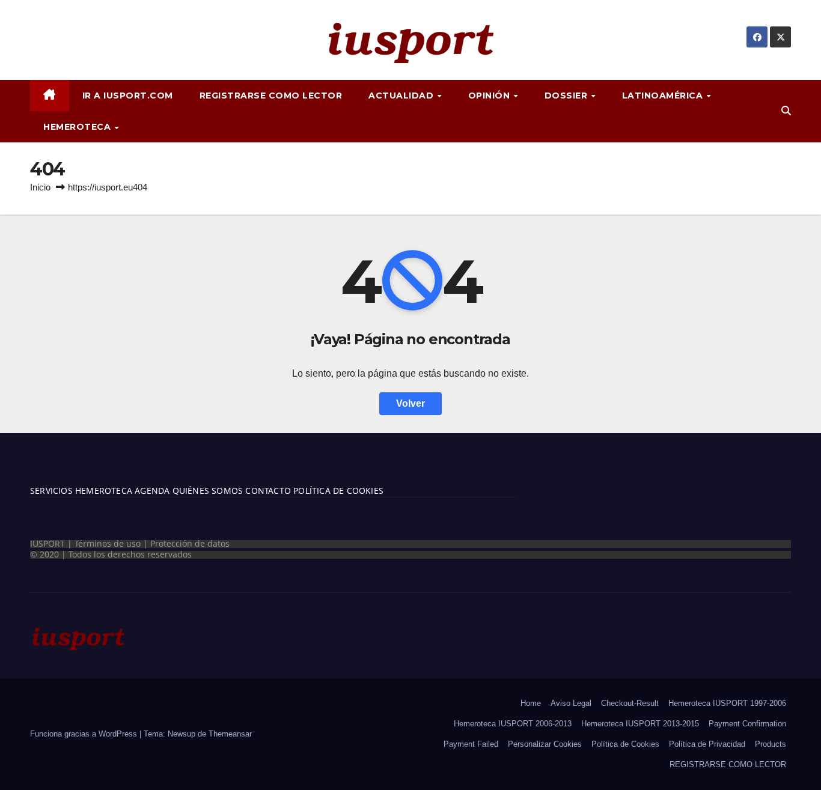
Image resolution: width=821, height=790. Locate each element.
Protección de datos (190, 543)
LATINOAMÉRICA (664, 95)
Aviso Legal (571, 703)
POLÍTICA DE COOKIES (337, 490)
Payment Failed (471, 744)
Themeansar (230, 733)
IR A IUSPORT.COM (127, 95)
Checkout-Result (630, 703)
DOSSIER (567, 95)
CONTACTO (268, 490)
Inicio (40, 187)
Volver (410, 403)
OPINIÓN (490, 95)
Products (770, 744)
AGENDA (150, 490)
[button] (786, 111)
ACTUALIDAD (402, 95)
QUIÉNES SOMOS (207, 490)
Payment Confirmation (747, 723)
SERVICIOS (51, 490)
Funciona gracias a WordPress (84, 733)
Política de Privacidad (707, 744)
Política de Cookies (625, 744)
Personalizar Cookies (545, 744)
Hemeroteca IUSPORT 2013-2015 (640, 723)
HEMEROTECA (78, 126)
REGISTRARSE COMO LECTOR (271, 95)
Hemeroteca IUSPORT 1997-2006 (727, 703)
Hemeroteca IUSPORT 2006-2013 (513, 723)
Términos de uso (108, 543)
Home (530, 703)
